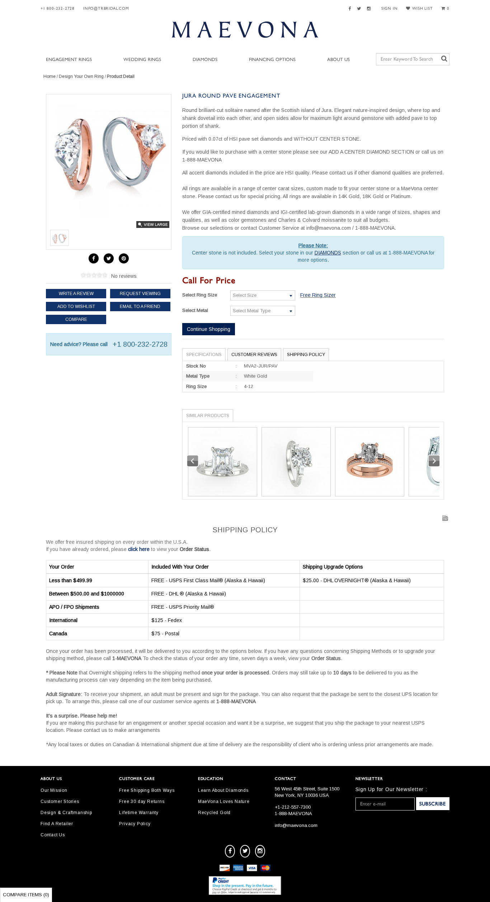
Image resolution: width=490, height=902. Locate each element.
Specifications (204, 354)
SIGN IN (389, 8)
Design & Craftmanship (66, 812)
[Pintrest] (124, 258)
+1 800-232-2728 (58, 8)
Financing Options (272, 59)
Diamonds (205, 59)
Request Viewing (140, 293)
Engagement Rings (69, 59)
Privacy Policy (134, 823)
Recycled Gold (214, 812)
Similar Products (207, 415)
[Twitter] (360, 9)
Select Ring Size (199, 295)
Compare (76, 319)
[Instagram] (370, 9)
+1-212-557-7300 (293, 807)
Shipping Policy (306, 354)
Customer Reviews (254, 354)
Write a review (76, 293)
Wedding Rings (142, 59)
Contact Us (53, 834)
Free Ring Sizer (318, 295)
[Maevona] (245, 29)
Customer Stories (60, 801)
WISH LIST (422, 8)
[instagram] (260, 851)
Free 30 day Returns (141, 801)
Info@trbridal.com (106, 8)
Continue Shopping (208, 329)
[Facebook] (351, 9)
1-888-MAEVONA (293, 813)
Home (49, 76)
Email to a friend (140, 306)
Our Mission (54, 790)
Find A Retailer (57, 823)
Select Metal (195, 310)
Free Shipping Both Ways (146, 790)
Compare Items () (26, 894)
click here (139, 549)
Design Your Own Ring (81, 76)
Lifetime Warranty (139, 812)
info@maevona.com (296, 825)
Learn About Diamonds (223, 790)
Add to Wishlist (76, 306)
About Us (338, 59)
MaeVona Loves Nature (224, 801)
